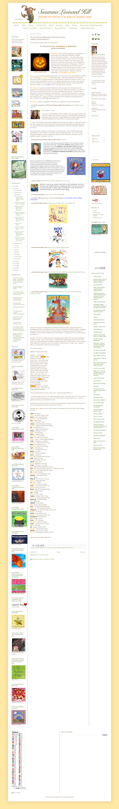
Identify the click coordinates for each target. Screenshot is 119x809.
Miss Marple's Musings (100, 383)
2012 (14, 265)
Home (58, 552)
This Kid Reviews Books (100, 430)
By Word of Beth (98, 285)
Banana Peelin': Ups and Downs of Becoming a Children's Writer (100, 281)
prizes (51, 547)
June (16, 247)
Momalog (96, 386)
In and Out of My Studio (100, 350)
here (46, 136)
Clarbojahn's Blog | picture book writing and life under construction (100, 306)
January (17, 258)
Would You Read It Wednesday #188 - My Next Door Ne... (19, 233)
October (17, 194)
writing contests (56, 547)
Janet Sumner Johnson (100, 355)
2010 (14, 270)
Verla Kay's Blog (98, 433)
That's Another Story (99, 419)
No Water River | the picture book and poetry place (100, 390)
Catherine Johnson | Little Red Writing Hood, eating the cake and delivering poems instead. (100, 296)
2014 (58, 167)
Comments (96, 141)
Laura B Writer (97, 381)
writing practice (69, 547)
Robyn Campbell (98, 413)
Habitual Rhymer (98, 332)
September (17, 243)
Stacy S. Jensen (98, 416)
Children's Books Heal (99, 302)
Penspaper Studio (98, 397)
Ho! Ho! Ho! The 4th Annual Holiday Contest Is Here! (18, 299)
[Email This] (36, 545)
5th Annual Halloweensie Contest (41, 547)
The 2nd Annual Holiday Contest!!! (17, 323)
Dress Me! (64, 203)
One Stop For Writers (52, 194)
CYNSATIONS (97, 314)
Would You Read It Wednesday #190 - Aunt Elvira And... (19, 208)
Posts (95, 139)
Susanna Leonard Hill (99, 54)
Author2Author (97, 276)
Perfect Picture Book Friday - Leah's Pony (19, 228)
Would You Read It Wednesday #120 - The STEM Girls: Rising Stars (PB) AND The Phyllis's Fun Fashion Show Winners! (18, 337)
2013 (53, 167)
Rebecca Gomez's (69, 272)
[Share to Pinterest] (43, 545)
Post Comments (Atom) (43, 554)
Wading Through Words (100, 435)
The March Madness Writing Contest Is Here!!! (18, 288)
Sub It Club (66, 181)
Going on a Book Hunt (99, 326)
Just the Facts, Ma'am (99, 368)
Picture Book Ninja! (99, 402)
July (16, 245)
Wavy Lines (97, 438)
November (17, 192)
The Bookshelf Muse (99, 422)
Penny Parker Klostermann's (56, 291)
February (17, 256)
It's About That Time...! (17, 224)
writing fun (63, 547)
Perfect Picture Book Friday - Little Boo (19, 203)
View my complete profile (98, 76)
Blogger (72, 797)
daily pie (96, 317)
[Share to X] (40, 545)
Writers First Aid (98, 445)
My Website (96, 159)
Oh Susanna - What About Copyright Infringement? (18, 318)
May (16, 250)
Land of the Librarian (99, 378)
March (16, 254)
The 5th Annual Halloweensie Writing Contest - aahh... (19, 198)
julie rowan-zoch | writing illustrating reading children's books (100, 364)
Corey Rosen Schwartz (55, 272)
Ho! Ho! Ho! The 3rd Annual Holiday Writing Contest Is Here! (19, 293)
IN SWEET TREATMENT (100, 353)
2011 (14, 268)
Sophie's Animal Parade (62, 247)
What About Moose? (79, 272)
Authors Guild (96, 212)
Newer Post (34, 552)
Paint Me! (72, 203)
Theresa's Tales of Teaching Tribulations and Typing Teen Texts (100, 426)
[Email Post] (33, 545)
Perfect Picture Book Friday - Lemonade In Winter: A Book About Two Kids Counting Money (18, 280)
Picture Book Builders (99, 400)
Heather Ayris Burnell (49, 181)
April (16, 252)
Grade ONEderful (98, 329)
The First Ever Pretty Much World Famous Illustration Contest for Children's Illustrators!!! (18, 328)
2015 (14, 188)
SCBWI (95, 210)
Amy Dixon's (52, 247)
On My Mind (97, 394)
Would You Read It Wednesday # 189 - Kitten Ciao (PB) (19, 219)
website (64, 139)
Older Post (83, 552)
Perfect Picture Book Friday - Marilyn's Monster (19, 214)
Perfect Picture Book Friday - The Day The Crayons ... (19, 239)
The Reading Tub (97, 217)
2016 (14, 186)
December (17, 190)
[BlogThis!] (38, 545)
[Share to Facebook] (41, 545)
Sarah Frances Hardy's (55, 203)
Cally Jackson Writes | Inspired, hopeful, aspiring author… (99, 289)
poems (35, 164)
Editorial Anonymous (99, 319)
